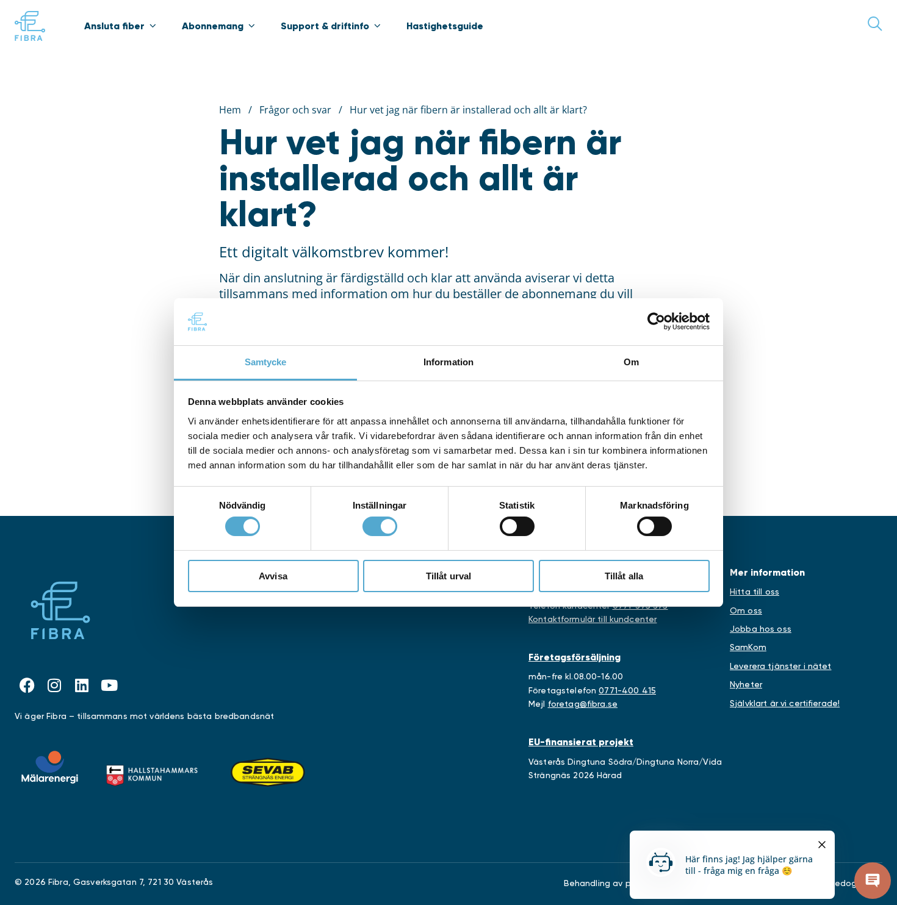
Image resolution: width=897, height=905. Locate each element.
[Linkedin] (82, 685)
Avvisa (273, 576)
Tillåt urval (449, 576)
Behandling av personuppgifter (628, 883)
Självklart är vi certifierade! (785, 703)
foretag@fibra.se (583, 704)
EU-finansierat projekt (580, 742)
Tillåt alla (624, 576)
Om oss (746, 610)
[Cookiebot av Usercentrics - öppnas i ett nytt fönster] (656, 321)
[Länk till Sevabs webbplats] (268, 772)
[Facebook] (27, 685)
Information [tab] (448, 362)
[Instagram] (54, 685)
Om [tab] (631, 362)
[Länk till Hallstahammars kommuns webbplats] (152, 772)
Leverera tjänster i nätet (781, 666)
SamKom (748, 647)
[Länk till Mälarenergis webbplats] (50, 767)
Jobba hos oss (760, 629)
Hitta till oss (754, 591)
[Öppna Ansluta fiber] (152, 25)
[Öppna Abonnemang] (251, 25)
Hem (230, 109)
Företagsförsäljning (574, 657)
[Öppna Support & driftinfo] (377, 25)
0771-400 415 (627, 690)
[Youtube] (109, 685)
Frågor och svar (295, 109)
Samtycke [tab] (266, 362)
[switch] (379, 526)
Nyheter (746, 684)
